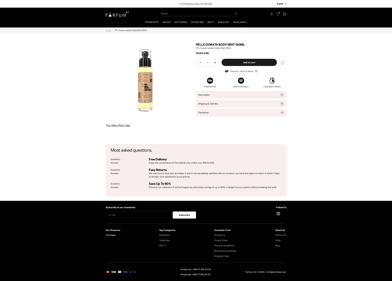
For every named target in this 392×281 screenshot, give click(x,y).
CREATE (166, 22)
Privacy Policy (221, 240)
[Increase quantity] (215, 62)
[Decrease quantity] (200, 62)
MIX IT (211, 22)
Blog (277, 245)
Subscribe (184, 215)
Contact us (219, 235)
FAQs (278, 240)
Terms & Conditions (224, 245)
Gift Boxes (164, 235)
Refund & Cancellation (225, 251)
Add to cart (249, 62)
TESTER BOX (197, 22)
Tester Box (164, 240)
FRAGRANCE (152, 22)
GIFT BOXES (181, 22)
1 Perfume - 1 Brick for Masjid (239, 71)
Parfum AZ (280, 235)
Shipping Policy (221, 256)
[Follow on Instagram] (278, 214)
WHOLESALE (240, 22)
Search (164, 13)
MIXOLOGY (223, 22)
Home (108, 30)
